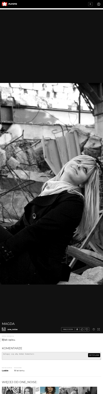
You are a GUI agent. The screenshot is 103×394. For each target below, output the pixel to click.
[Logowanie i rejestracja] (98, 4)
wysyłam (94, 355)
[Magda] (4, 329)
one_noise (12, 329)
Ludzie (5, 370)
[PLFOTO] (9, 4)
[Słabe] (86, 329)
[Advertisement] (51, 27)
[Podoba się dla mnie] (82, 329)
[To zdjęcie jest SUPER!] (77, 329)
